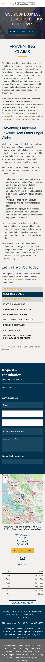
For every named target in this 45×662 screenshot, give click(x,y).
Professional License (15, 315)
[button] (3, 3)
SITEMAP (28, 615)
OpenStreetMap (37, 523)
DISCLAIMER (23, 618)
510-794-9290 (22, 550)
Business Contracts (14, 325)
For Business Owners (17, 299)
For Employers (13, 289)
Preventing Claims (13, 294)
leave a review (22, 603)
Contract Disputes (13, 330)
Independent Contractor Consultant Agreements (17, 336)
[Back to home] (22, 3)
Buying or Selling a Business (19, 309)
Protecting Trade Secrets (18, 320)
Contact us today (22, 31)
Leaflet (26, 523)
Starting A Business (14, 304)
